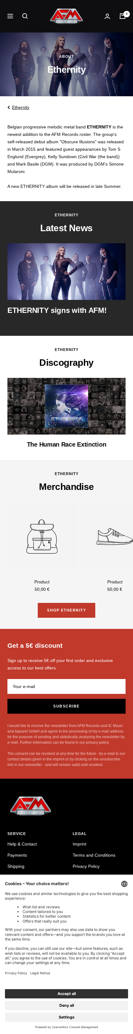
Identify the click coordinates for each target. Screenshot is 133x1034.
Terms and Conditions (94, 855)
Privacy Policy (86, 866)
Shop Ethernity (66, 610)
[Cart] (122, 16)
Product (41, 581)
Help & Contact (22, 843)
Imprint (79, 843)
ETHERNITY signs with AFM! (57, 310)
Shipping (15, 866)
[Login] (107, 16)
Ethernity (20, 107)
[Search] (25, 16)
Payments (17, 855)
